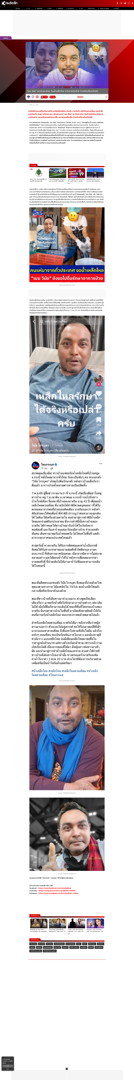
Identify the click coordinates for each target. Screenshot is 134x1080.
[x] (121, 3)
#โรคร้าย (65, 947)
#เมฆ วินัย (57, 947)
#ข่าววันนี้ (41, 944)
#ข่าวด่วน (49, 944)
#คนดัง (32, 947)
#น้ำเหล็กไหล (98, 947)
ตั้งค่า (8, 1069)
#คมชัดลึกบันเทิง (59, 944)
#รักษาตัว (100, 944)
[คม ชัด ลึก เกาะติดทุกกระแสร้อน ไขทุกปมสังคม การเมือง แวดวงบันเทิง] (67, 3)
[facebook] (117, 3)
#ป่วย (84, 944)
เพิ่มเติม (4, 1063)
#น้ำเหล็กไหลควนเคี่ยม (50, 951)
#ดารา (79, 944)
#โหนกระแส (92, 944)
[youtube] (125, 3)
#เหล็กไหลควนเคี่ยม (35, 951)
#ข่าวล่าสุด (33, 944)
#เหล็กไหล (84, 947)
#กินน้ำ (91, 947)
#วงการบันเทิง (70, 944)
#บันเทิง (39, 947)
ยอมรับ (7, 1066)
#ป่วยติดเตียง (48, 947)
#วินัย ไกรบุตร (74, 947)
